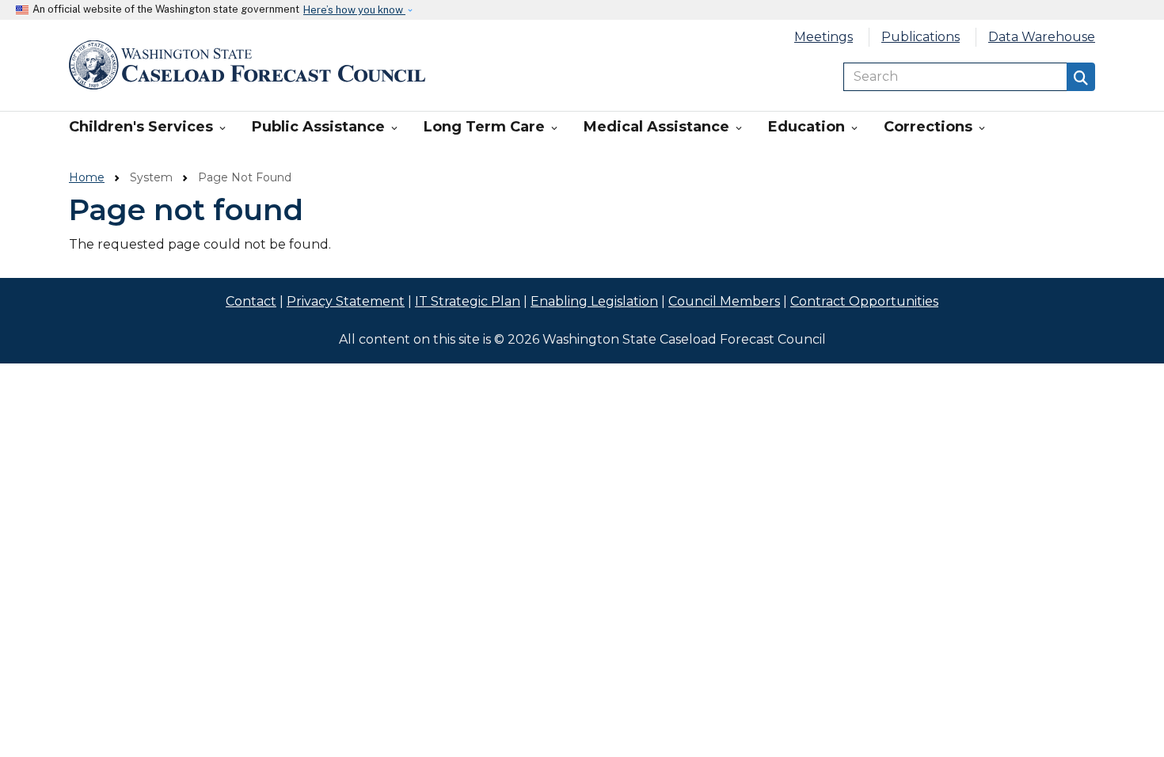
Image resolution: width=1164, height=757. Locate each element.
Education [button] (814, 126)
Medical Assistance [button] (664, 126)
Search (1081, 76)
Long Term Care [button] (492, 126)
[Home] (247, 64)
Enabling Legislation (594, 301)
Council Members (724, 301)
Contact (251, 301)
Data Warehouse (1041, 36)
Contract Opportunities (864, 301)
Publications (920, 36)
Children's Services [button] (148, 126)
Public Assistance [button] (326, 126)
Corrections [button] (935, 126)
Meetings (823, 36)
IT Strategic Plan (467, 301)
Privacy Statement (346, 301)
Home (87, 177)
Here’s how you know (354, 10)
